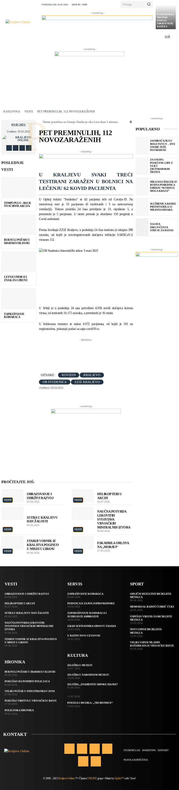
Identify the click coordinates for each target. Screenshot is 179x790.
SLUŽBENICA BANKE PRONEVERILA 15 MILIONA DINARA (163, 206)
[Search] (149, 4)
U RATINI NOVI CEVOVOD (83, 635)
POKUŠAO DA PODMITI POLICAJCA (27, 681)
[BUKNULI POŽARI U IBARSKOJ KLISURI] (18, 224)
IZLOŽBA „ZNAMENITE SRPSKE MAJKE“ (92, 684)
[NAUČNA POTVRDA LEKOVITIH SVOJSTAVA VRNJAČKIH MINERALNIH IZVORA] (83, 513)
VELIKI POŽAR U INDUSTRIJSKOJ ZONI (30, 691)
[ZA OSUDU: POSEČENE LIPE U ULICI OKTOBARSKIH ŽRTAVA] (142, 166)
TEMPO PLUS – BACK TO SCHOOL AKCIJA (17, 204)
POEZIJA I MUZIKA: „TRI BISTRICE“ (90, 702)
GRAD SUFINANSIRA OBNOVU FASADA (91, 626)
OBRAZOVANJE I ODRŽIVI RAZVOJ (27, 593)
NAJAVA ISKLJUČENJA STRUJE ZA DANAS (161, 227)
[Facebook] (9, 148)
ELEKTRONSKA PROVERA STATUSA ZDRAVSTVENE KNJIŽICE (165, 20)
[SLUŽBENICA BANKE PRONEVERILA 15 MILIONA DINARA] (142, 207)
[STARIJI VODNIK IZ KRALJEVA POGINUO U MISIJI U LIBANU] (12, 542)
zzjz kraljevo (87, 382)
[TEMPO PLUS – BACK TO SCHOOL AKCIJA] (18, 187)
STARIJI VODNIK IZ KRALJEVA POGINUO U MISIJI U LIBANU (43, 545)
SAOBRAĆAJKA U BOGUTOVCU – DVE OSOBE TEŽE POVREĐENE (162, 145)
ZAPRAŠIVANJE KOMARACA (14, 315)
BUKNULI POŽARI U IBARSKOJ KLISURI (17, 241)
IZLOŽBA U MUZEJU (80, 665)
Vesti (28, 111)
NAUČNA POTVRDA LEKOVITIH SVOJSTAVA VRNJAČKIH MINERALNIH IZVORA (114, 519)
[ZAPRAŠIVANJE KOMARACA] (18, 298)
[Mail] (107, 749)
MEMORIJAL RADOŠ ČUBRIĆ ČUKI (152, 606)
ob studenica (55, 382)
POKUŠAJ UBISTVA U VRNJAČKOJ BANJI (30, 700)
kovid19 (69, 375)
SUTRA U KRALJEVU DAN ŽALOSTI (27, 613)
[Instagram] (15, 148)
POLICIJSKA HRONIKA (19, 710)
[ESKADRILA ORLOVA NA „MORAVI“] (83, 542)
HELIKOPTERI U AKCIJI (20, 603)
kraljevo (91, 375)
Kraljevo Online (23, 139)
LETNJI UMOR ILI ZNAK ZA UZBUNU (16, 278)
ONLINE (92, 778)
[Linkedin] (95, 749)
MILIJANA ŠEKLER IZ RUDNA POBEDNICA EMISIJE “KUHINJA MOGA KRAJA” (163, 186)
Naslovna (11, 111)
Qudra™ (119, 778)
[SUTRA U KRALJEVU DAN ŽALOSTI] (12, 513)
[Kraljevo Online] (22, 22)
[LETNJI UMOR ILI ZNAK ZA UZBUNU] (18, 261)
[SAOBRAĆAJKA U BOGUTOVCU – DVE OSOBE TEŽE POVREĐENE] (142, 145)
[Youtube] (28, 148)
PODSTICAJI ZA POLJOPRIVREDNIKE (91, 603)
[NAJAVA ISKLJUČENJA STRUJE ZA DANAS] (142, 227)
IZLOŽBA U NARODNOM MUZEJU (88, 674)
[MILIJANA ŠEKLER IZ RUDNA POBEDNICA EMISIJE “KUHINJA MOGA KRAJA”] (142, 186)
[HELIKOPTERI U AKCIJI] (83, 496)
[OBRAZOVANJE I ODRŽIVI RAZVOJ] (12, 496)
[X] (22, 148)
